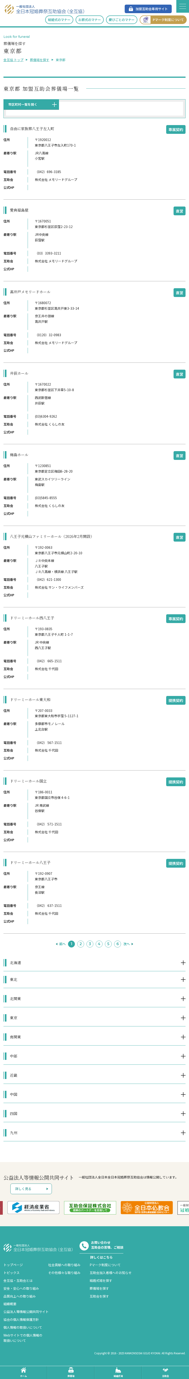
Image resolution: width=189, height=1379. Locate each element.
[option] (39, 1208)
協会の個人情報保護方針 (21, 1319)
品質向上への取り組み (19, 1296)
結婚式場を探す (101, 1280)
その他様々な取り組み (64, 1272)
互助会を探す (99, 1296)
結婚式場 (118, 1376)
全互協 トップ (13, 59)
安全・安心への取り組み (21, 1288)
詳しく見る (23, 1188)
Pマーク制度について (168, 19)
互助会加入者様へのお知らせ (111, 1272)
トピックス (11, 1272)
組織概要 (9, 1303)
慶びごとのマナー (122, 19)
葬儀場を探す (39, 59)
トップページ (13, 1264)
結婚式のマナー (59, 19)
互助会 (165, 1376)
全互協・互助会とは (17, 1280)
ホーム (23, 1376)
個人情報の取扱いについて (22, 1327)
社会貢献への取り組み (64, 1264)
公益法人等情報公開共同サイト (26, 1311)
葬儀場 (71, 1376)
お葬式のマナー (89, 19)
